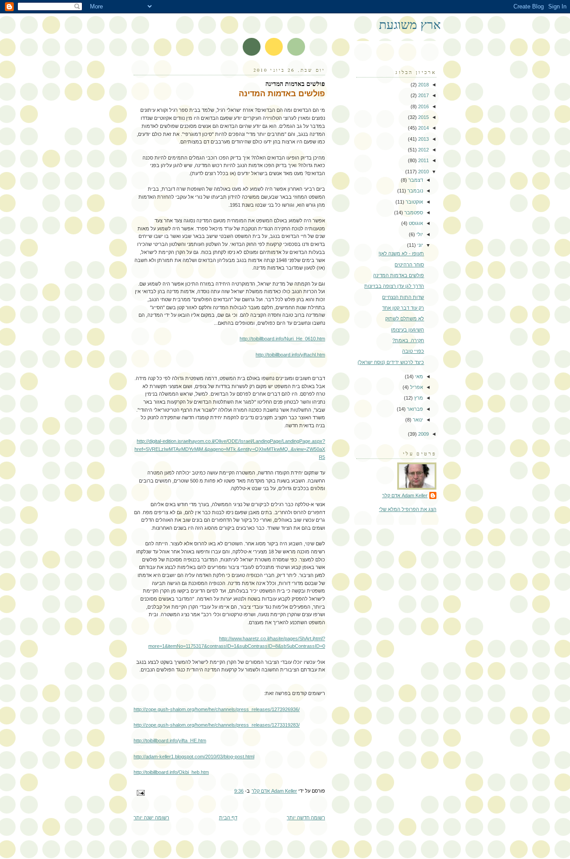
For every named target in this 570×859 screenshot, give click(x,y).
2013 (423, 139)
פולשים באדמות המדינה (398, 275)
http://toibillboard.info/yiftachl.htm (290, 354)
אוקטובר (413, 202)
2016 (423, 106)
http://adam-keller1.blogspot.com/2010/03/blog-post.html (194, 756)
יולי (419, 234)
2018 (423, 84)
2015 (423, 117)
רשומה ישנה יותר (151, 817)
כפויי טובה (413, 351)
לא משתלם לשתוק (404, 318)
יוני (419, 245)
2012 (423, 149)
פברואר (414, 409)
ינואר (417, 419)
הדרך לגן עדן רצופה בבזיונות (394, 286)
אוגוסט (415, 223)
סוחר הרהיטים (409, 264)
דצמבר (415, 180)
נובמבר (414, 190)
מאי (418, 376)
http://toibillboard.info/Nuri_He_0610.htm (282, 338)
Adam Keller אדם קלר (405, 495)
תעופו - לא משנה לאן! (401, 253)
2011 (423, 160)
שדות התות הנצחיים (403, 297)
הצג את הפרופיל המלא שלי (407, 509)
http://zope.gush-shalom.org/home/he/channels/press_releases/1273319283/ (217, 725)
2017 (423, 95)
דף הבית (228, 817)
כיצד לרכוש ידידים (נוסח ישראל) (391, 362)
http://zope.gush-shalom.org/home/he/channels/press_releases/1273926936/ (217, 709)
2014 (423, 128)
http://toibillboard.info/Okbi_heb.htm (171, 772)
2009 (423, 434)
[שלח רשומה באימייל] (141, 792)
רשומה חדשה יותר (306, 817)
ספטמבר (413, 212)
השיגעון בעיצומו (407, 329)
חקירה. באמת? (408, 340)
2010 (423, 171)
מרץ (418, 398)
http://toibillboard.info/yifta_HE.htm (170, 740)
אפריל (416, 387)
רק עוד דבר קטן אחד (403, 308)
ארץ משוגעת (410, 24)
